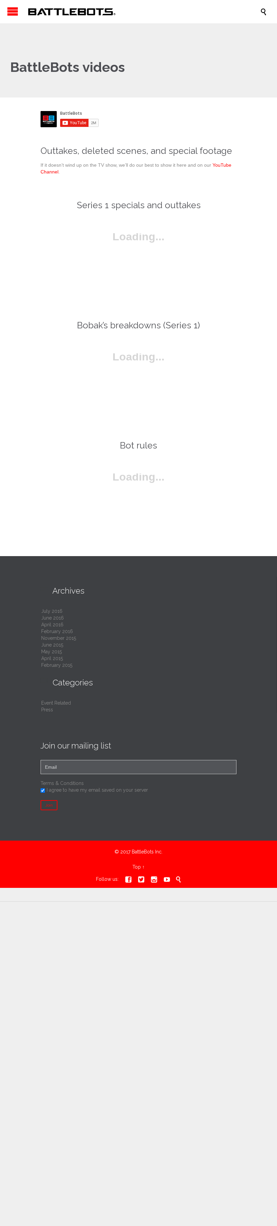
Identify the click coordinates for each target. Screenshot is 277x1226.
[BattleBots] (142, 11)
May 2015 (51, 651)
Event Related (56, 703)
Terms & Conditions (62, 783)
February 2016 (57, 631)
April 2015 (52, 658)
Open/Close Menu (12, 12)
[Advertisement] (138, 963)
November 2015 (58, 638)
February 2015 (56, 665)
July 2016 (51, 611)
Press (47, 709)
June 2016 (52, 618)
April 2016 (52, 624)
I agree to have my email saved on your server (97, 790)
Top (136, 867)
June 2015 (52, 645)
